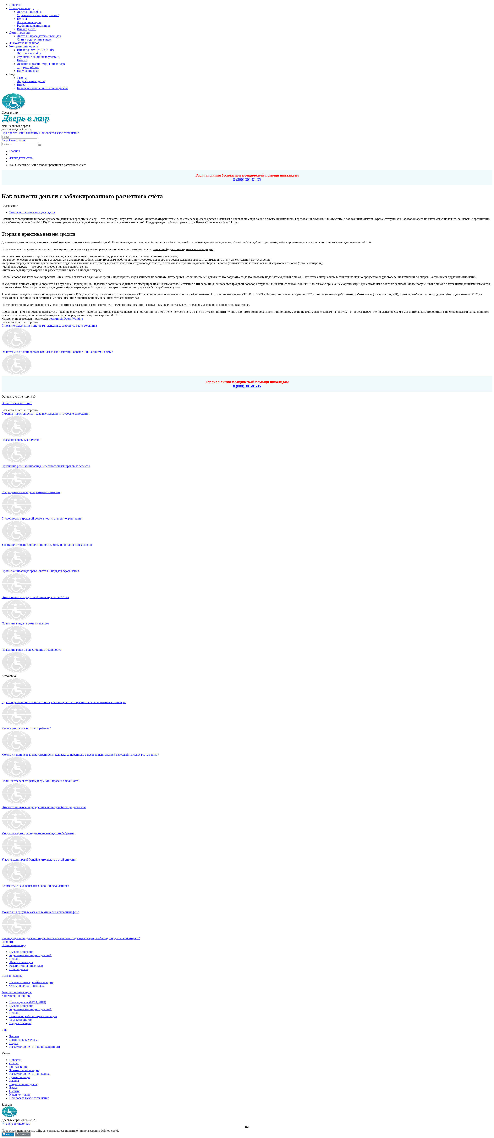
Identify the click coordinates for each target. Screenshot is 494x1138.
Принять (8, 1134)
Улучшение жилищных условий (30, 955)
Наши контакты (28, 132)
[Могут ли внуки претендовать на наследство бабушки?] (17, 829)
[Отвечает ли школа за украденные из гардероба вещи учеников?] (17, 803)
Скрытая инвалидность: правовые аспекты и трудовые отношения (45, 413)
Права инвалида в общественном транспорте (31, 649)
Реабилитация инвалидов (26, 965)
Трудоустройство (20, 1019)
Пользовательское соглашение (59, 132)
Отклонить (23, 1134)
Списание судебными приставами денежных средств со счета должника (49, 325)
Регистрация (17, 140)
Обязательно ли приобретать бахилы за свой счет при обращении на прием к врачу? (57, 351)
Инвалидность (18, 969)
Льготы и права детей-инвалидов (31, 982)
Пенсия (14, 958)
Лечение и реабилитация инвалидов (33, 1016)
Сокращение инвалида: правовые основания (31, 492)
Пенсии (14, 1012)
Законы (14, 1036)
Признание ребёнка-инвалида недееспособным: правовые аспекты (46, 466)
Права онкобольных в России (21, 439)
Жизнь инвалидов (21, 962)
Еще (4, 1029)
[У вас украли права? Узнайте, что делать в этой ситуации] (17, 856)
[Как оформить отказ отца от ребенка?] (17, 725)
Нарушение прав (20, 1023)
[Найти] (39, 145)
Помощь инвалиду (14, 945)
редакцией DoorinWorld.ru (66, 318)
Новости (7, 941)
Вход (5, 140)
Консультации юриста (16, 995)
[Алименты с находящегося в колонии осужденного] (17, 882)
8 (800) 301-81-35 (247, 179)
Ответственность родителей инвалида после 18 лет (35, 597)
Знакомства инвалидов (17, 992)
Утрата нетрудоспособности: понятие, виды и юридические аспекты (47, 544)
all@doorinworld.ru (18, 1123)
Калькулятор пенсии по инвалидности (34, 1046)
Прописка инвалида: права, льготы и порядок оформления (40, 571)
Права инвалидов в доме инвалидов (25, 623)
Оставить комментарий (17, 403)
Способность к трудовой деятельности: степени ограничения (42, 518)
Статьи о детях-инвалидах (26, 985)
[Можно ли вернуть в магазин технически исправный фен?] (17, 908)
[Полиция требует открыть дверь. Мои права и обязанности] (17, 777)
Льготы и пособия (21, 951)
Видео (13, 1043)
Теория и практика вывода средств (32, 212)
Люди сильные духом (23, 1039)
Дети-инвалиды (12, 975)
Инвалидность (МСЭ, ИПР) (27, 1002)
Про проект (9, 132)
